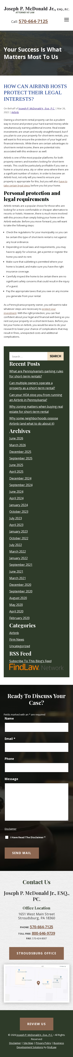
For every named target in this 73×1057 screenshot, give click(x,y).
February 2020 (19, 618)
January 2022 (18, 558)
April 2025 (16, 471)
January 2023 (18, 531)
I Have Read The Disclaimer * (27, 837)
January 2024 (18, 505)
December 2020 (20, 585)
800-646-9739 (43, 933)
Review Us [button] (36, 1024)
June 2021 (16, 571)
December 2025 (20, 452)
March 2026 (17, 445)
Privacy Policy (43, 1043)
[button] (66, 19)
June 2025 (16, 465)
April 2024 (16, 498)
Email (10, 739)
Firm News (16, 639)
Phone (9, 759)
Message (11, 779)
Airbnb (15, 112)
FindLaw (51, 1047)
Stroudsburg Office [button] (36, 953)
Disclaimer (10, 828)
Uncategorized (19, 646)
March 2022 (17, 551)
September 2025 (20, 458)
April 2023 (16, 525)
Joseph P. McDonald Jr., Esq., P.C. (37, 108)
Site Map (28, 1043)
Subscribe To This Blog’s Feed (30, 661)
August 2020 (18, 598)
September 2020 (20, 591)
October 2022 (18, 538)
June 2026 (16, 438)
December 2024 (20, 478)
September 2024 (20, 485)
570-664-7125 (33, 21)
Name (9, 718)
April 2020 (16, 611)
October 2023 (18, 512)
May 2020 (16, 605)
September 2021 (20, 565)
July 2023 (15, 518)
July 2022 (15, 545)
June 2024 (16, 491)
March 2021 (17, 578)
